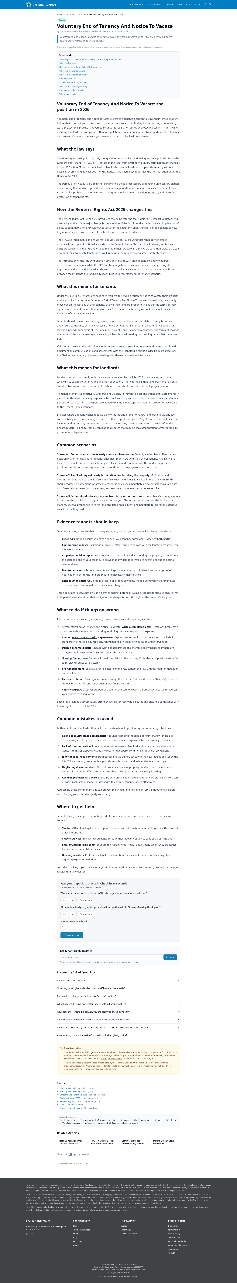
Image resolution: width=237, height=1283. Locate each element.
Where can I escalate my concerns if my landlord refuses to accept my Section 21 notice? (103, 1027)
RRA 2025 (74, 295)
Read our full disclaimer (106, 1069)
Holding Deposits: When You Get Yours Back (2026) (70, 1142)
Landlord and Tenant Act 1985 (73, 1094)
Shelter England (67, 1104)
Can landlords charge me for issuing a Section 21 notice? (86, 996)
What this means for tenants (72, 71)
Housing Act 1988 (68, 1088)
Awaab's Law (169, 248)
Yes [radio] (64, 900)
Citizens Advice (115, 1058)
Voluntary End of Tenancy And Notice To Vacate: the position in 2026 (90, 59)
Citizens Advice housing (71, 1108)
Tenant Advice (71, 14)
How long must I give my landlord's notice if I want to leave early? (91, 988)
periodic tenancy (153, 167)
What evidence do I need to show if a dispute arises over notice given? (93, 1019)
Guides (124, 1226)
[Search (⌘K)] (209, 4)
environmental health (84, 637)
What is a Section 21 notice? (71, 980)
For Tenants (135, 4)
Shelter (104, 1058)
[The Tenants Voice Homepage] (41, 4)
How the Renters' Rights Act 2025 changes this (80, 67)
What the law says (67, 63)
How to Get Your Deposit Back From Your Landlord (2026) (103, 1142)
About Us (172, 1253)
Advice (170, 4)
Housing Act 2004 (68, 1091)
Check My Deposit (129, 1233)
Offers (76, 1233)
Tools (188, 4)
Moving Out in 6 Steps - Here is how (164, 1142)
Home (59, 14)
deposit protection (119, 647)
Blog (75, 1237)
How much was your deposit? (74, 921)
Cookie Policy (174, 1233)
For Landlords (154, 4)
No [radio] (73, 900)
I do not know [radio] (86, 900)
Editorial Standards (177, 1241)
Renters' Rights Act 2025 (71, 1101)
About (197, 4)
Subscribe (170, 957)
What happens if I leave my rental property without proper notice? (91, 1003)
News (179, 4)
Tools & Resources (81, 1229)
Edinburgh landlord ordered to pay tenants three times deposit (133, 1142)
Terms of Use (174, 1237)
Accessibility (173, 1249)
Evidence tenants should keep (73, 82)
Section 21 (75, 167)
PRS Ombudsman (95, 260)
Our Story (77, 1241)
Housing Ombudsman (75, 658)
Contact (76, 1245)
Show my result (72, 935)
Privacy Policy (174, 1229)
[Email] (32, 1234)
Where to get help (67, 94)
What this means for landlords (73, 74)
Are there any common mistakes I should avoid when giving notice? (92, 1035)
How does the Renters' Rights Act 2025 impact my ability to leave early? (93, 1011)
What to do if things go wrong (73, 86)
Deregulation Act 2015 (70, 1098)
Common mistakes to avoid (71, 90)
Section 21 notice (148, 192)
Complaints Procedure (178, 1245)
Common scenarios (68, 78)
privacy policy (133, 962)
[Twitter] (27, 1234)
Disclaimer (173, 1226)
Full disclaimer (157, 47)
